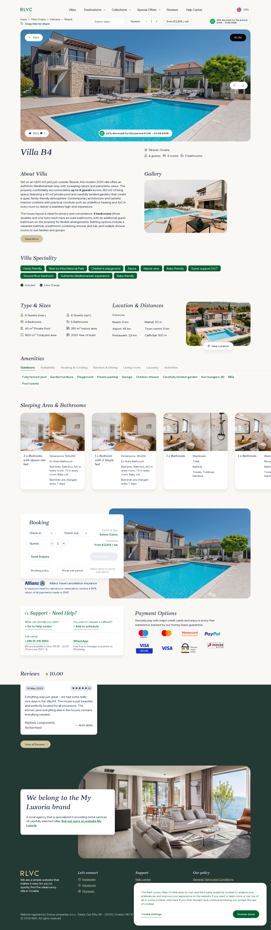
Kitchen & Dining (105, 367)
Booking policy (40, 570)
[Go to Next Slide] (247, 448)
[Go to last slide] (234, 85)
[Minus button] (52, 543)
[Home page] (26, 9)
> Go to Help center (38, 626)
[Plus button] (64, 543)
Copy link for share (37, 23)
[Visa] (169, 648)
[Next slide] (243, 85)
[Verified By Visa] (146, 648)
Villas (72, 9)
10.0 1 (39, 133)
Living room (131, 367)
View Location (220, 346)
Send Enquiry (40, 556)
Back (36, 37)
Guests (135, 21)
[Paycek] (215, 648)
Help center (143, 879)
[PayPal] (215, 634)
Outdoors (27, 367)
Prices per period (72, 570)
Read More (31, 238)
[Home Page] (29, 873)
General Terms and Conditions (213, 879)
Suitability (48, 367)
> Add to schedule (86, 626)
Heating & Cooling (74, 367)
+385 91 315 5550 (36, 641)
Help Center (194, 9)
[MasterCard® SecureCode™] (192, 634)
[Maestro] (146, 634)
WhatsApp (80, 641)
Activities (171, 367)
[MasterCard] (169, 634)
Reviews (172, 9)
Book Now (101, 556)
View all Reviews (35, 744)
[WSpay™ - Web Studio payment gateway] (192, 648)
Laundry (152, 367)
